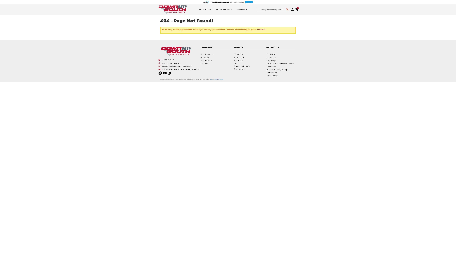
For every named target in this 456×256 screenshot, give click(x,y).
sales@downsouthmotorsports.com (177, 66)
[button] (205, 9)
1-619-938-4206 (168, 60)
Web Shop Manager (216, 79)
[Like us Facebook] (160, 74)
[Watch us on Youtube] (165, 74)
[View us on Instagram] (169, 74)
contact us (261, 29)
